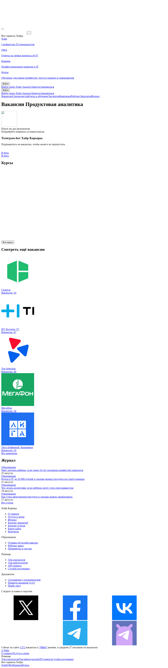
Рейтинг (75, 96)
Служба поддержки (19, 568)
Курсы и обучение (38, 96)
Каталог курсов (16, 525)
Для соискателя (16, 559)
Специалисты (20, 96)
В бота (5, 155)
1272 (22, 647)
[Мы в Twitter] (26, 619)
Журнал (95, 96)
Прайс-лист (14, 585)
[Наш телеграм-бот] (124, 644)
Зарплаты (85, 96)
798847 (43, 647)
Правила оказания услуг (21, 582)
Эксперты (53, 96)
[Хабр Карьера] (14, 32)
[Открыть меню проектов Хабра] (2, 28)
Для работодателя (18, 562)
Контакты (13, 531)
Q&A (10, 665)
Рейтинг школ (16, 545)
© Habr (5, 650)
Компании (65, 96)
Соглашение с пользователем (24, 579)
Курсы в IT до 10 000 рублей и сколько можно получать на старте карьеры (42, 479)
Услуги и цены (16, 516)
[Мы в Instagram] (26, 644)
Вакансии (6, 96)
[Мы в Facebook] (75, 619)
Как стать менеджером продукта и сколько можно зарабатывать (37, 496)
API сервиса (14, 565)
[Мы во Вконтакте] (124, 619)
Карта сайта (14, 528)
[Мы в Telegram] (75, 644)
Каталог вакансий (18, 522)
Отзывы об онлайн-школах (23, 542)
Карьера (17, 665)
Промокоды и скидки (20, 548)
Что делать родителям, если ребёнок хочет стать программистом (37, 488)
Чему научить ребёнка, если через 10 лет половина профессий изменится (42, 470)
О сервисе (13, 513)
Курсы (25, 665)
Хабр (4, 665)
